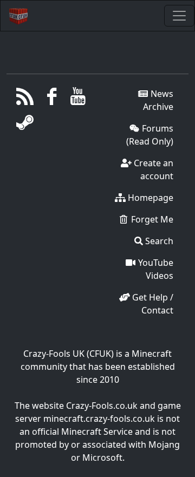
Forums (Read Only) (149, 134)
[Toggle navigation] (179, 16)
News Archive (158, 100)
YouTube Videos (154, 269)
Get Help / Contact (151, 303)
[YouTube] (78, 99)
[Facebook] (52, 99)
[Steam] (25, 125)
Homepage (149, 198)
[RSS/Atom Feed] (25, 99)
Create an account (152, 169)
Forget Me (151, 219)
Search (158, 241)
